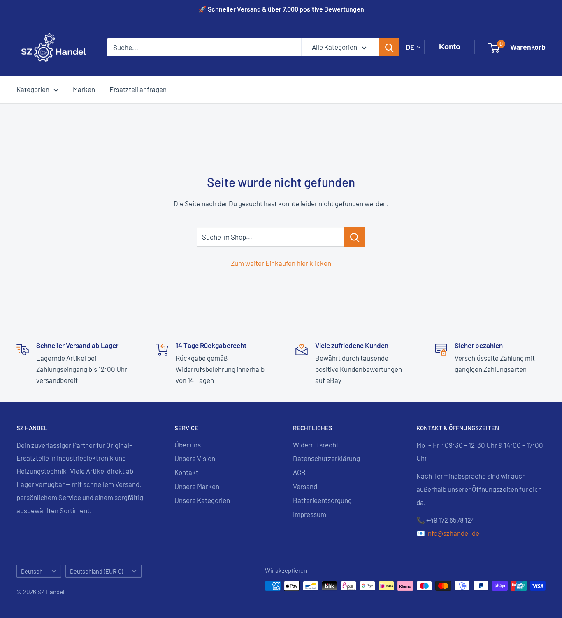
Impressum (309, 514)
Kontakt (186, 472)
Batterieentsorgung (322, 500)
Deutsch (32, 571)
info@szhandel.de (452, 533)
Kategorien (32, 89)
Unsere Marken (196, 486)
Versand (305, 486)
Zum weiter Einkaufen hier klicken (281, 263)
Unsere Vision (194, 458)
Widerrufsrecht (316, 444)
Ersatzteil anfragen (138, 89)
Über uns (187, 444)
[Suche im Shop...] (354, 237)
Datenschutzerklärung (326, 458)
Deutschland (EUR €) (96, 571)
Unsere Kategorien (202, 500)
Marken (84, 89)
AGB (299, 472)
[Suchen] (389, 47)
